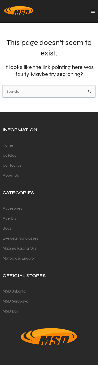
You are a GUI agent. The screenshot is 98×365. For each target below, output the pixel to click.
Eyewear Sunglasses (20, 238)
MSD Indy (57, 11)
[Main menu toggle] (93, 11)
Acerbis (9, 218)
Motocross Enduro (18, 258)
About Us (11, 175)
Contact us (12, 165)
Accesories (12, 208)
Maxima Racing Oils (19, 248)
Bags (7, 228)
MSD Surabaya (15, 301)
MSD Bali (10, 311)
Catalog (10, 155)
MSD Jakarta (14, 291)
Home (8, 145)
